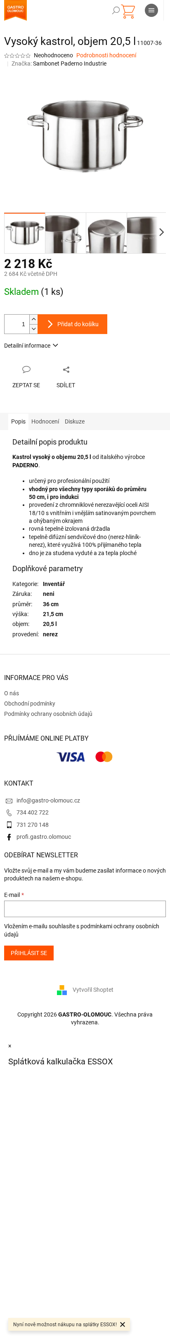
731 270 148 (33, 824)
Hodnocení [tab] (45, 421)
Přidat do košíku (78, 324)
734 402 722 (33, 812)
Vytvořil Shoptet (93, 989)
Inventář (54, 584)
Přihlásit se (29, 953)
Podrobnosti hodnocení (106, 55)
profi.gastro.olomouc (44, 836)
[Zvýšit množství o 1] (33, 319)
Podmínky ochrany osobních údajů (48, 714)
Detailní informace (27, 345)
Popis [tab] (18, 421)
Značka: (59, 63)
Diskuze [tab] (75, 421)
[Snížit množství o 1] (33, 329)
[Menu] (151, 10)
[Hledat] (116, 10)
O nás (11, 693)
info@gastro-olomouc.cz (48, 800)
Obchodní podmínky (29, 703)
